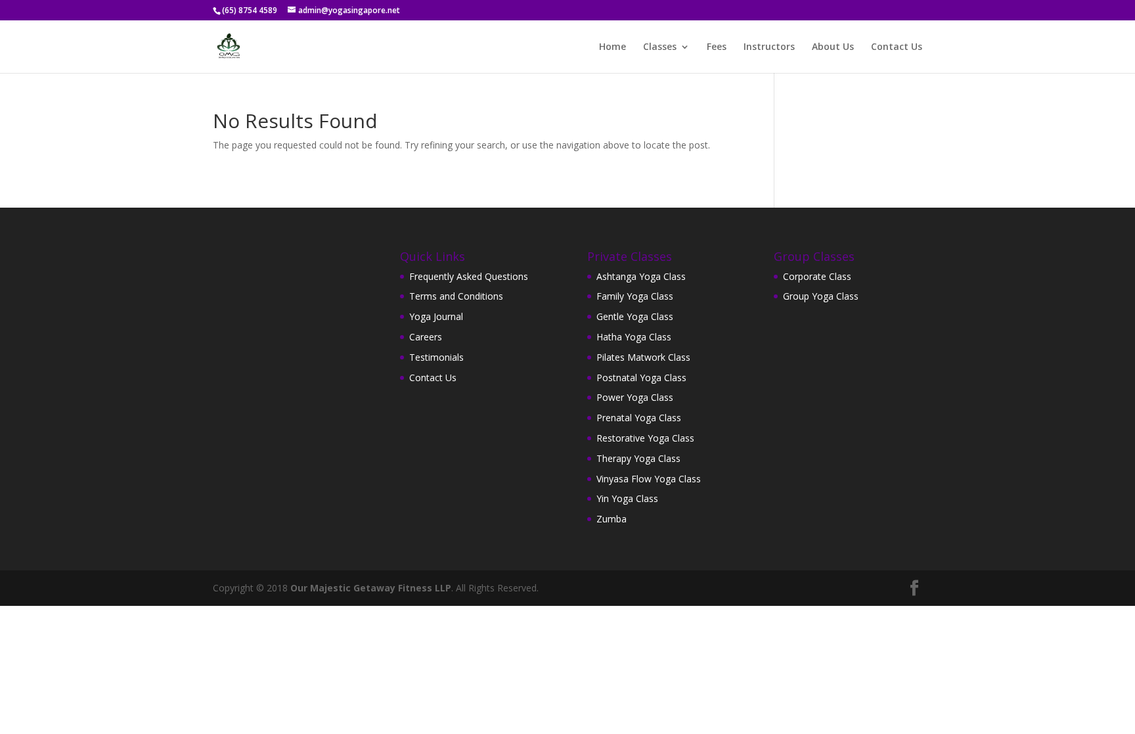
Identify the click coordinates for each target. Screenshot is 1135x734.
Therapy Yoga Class (638, 458)
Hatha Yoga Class (633, 337)
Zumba (611, 519)
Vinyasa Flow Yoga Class (648, 478)
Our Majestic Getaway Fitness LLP (370, 588)
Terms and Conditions (456, 296)
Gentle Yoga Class (634, 316)
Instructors (769, 47)
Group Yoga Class (820, 296)
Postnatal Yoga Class (641, 377)
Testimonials (436, 357)
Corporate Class (817, 276)
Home (612, 47)
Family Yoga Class (634, 296)
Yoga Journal (436, 316)
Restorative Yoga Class (645, 438)
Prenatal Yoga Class (638, 417)
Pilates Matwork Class (643, 357)
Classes (660, 47)
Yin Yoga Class (627, 498)
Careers (425, 337)
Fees (716, 47)
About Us (833, 47)
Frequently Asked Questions (468, 276)
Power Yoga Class (634, 397)
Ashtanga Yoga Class (641, 276)
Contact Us (896, 47)
